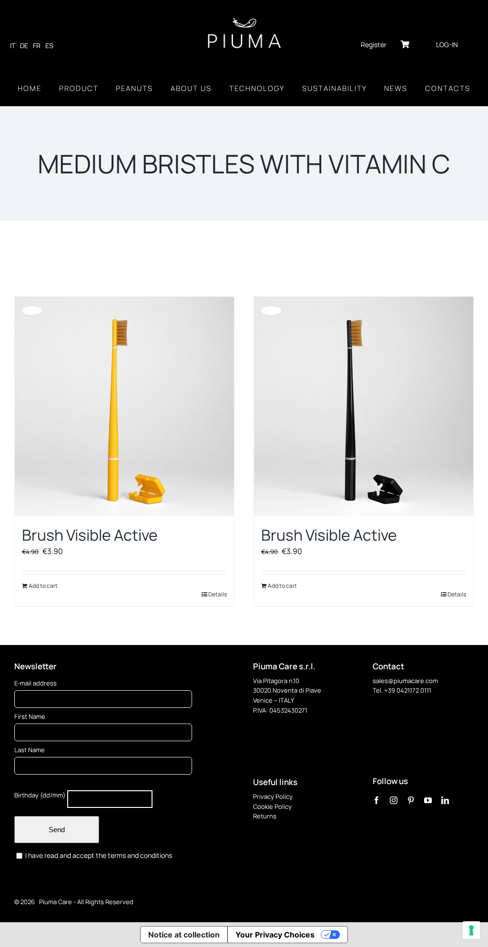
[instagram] (393, 800)
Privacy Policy (273, 796)
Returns (264, 816)
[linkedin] (445, 800)
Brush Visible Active (90, 534)
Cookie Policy (272, 806)
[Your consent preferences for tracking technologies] (471, 930)
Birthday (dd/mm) (40, 795)
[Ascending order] (121, 259)
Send (57, 830)
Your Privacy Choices (275, 934)
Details (217, 594)
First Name (29, 716)
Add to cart (43, 586)
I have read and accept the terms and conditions (98, 855)
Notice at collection (184, 934)
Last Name (29, 750)
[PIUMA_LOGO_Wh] (244, 18)
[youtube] (428, 800)
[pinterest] (411, 800)
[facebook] (376, 800)
